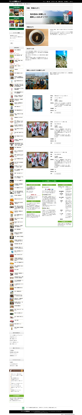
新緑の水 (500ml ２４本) (15, 391)
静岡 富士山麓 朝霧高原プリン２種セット (19, 233)
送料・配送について (13, 338)
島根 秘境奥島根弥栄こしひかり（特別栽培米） (19, 92)
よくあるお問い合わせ (14, 364)
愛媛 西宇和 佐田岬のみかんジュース (19, 212)
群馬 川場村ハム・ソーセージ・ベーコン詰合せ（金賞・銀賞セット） (19, 122)
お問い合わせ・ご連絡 (14, 365)
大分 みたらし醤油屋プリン (19, 180)
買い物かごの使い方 (13, 340)
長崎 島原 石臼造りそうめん (19, 133)
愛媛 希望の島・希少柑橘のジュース (19, 328)
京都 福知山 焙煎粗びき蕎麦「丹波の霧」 (19, 140)
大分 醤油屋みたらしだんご (19, 187)
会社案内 (11, 362)
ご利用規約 (12, 350)
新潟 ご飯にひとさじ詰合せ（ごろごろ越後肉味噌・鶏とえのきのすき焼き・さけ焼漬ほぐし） (19, 207)
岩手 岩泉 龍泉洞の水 (18, 195)
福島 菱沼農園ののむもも (19, 287)
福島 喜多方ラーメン (18, 323)
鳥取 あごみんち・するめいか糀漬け (19, 219)
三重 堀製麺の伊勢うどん (19, 110)
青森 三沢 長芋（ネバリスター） (19, 222)
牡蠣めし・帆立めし (18, 65)
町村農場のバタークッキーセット (16, 390)
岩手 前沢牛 (17, 269)
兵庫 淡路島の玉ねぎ (18, 147)
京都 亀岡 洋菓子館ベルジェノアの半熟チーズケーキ (19, 241)
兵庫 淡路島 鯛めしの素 (18, 243)
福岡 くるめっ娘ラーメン (19, 173)
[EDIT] (62, 414)
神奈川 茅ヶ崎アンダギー (19, 254)
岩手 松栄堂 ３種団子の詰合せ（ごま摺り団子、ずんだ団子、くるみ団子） (19, 192)
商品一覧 (48, 1)
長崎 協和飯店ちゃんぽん (19, 73)
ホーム (44, 1)
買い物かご (66, 1)
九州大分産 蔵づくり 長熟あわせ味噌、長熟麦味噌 (19, 277)
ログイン (71, 1)
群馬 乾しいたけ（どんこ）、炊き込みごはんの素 (18, 295)
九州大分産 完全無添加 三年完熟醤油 (19, 274)
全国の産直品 (20, 3)
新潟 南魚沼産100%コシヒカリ (19, 81)
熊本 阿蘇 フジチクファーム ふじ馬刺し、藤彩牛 (19, 166)
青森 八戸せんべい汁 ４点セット (19, 310)
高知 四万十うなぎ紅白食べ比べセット (19, 163)
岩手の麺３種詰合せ (18, 305)
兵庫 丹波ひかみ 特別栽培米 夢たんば (19, 100)
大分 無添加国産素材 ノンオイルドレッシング (19, 281)
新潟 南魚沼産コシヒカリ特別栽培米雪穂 (19, 89)
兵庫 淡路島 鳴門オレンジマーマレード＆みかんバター (19, 248)
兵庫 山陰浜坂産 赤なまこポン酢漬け (19, 266)
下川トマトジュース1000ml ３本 (16, 386)
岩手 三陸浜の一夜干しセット (19, 317)
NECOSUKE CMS (71, 414)
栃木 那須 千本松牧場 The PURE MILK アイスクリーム (19, 125)
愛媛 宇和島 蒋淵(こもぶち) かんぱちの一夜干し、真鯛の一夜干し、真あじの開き (19, 144)
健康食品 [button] (16, 28)
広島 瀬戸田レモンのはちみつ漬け (19, 129)
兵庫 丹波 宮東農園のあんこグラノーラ (19, 103)
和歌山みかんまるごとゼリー (19, 198)
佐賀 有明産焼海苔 (18, 229)
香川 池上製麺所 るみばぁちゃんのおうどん (19, 170)
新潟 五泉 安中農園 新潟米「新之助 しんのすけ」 (19, 96)
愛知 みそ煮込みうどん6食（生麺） (19, 114)
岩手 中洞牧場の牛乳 (18, 291)
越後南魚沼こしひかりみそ (19, 117)
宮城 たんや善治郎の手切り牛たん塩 (19, 151)
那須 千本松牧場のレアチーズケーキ (19, 251)
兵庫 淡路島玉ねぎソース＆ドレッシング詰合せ (19, 177)
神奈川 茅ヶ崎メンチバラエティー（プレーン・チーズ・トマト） (19, 155)
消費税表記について (13, 355)
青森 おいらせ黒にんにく (19, 312)
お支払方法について (13, 337)
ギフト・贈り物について (14, 342)
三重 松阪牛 (17, 320)
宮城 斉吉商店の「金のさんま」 (19, 136)
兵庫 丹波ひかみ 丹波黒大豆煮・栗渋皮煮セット (19, 226)
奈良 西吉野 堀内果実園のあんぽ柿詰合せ (19, 184)
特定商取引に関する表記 (14, 352)
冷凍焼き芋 (16, 69)
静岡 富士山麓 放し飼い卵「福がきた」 (19, 203)
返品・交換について (13, 343)
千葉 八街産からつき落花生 (19, 236)
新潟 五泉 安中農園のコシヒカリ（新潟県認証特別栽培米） (19, 77)
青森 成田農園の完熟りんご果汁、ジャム (19, 215)
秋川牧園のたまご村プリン (15, 379)
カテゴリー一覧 (54, 1)
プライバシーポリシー (14, 353)
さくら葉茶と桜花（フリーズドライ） (19, 284)
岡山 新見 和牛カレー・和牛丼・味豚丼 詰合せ (19, 303)
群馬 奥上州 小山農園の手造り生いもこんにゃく (19, 299)
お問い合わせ (60, 1)
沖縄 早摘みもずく (18, 106)
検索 (11, 43)
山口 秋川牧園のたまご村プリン (19, 159)
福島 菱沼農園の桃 (18, 49)
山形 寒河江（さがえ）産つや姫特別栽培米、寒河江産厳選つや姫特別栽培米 (19, 85)
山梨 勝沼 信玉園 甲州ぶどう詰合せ (19, 61)
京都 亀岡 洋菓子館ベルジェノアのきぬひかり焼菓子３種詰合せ (19, 259)
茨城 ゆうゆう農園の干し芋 (19, 262)
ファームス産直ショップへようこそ (16, 335)
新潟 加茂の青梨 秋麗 (18, 55)
